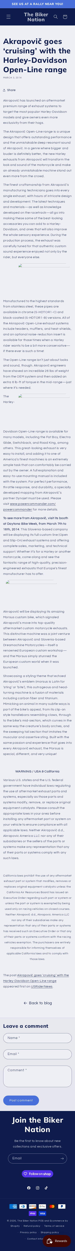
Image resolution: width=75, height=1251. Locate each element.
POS (41, 1221)
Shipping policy (50, 1232)
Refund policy (32, 1226)
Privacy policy (28, 1232)
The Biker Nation (27, 1221)
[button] (8, 16)
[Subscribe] (62, 1158)
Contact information (39, 1239)
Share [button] (11, 90)
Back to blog (40, 1003)
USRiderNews (42, 986)
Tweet (8, 967)
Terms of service (54, 1226)
